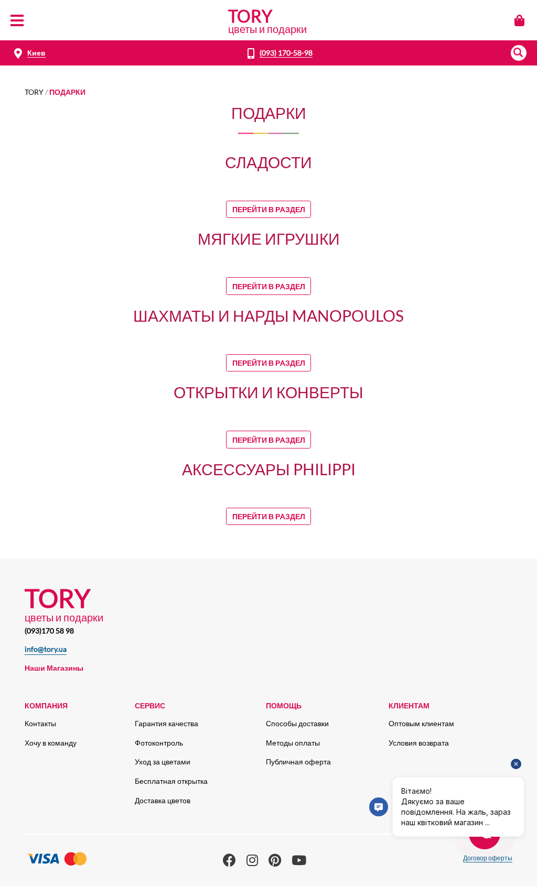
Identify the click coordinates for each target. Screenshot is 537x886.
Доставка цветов (162, 800)
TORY (34, 91)
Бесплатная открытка (171, 780)
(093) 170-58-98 (286, 52)
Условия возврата (419, 742)
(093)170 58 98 (49, 630)
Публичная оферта (298, 761)
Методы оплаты (293, 742)
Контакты (40, 723)
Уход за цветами (162, 761)
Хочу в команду (51, 742)
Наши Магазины (54, 667)
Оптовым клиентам (421, 723)
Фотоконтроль (159, 742)
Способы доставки (297, 723)
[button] (519, 53)
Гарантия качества (166, 723)
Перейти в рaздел (268, 209)
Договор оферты (487, 858)
